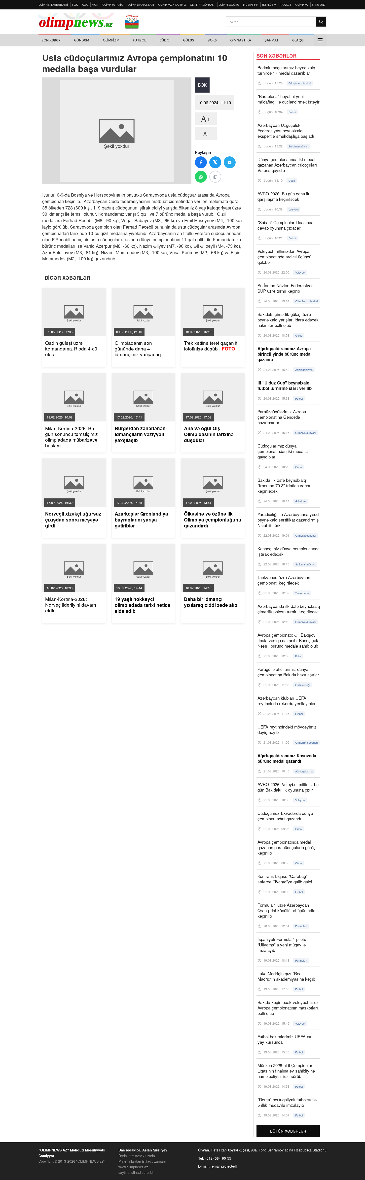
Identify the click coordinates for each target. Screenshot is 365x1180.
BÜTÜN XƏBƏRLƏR (288, 1131)
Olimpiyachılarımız (172, 4)
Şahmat (271, 40)
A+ (206, 118)
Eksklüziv (269, 4)
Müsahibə (250, 4)
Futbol (139, 40)
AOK (85, 4)
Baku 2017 (319, 4)
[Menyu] (320, 40)
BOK (75, 4)
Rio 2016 (285, 4)
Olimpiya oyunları (140, 4)
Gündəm (81, 40)
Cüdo (164, 40)
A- (205, 133)
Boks (212, 40)
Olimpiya (301, 4)
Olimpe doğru (229, 4)
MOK (95, 4)
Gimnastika (240, 40)
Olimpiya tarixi (112, 4)
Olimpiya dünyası (202, 4)
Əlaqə (297, 40)
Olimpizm (111, 40)
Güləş (188, 40)
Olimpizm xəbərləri (53, 4)
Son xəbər (51, 40)
